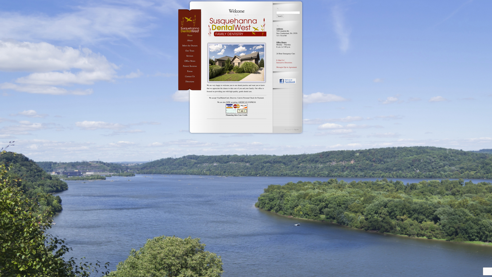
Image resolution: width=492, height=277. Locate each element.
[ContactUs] (190, 77)
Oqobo (296, 129)
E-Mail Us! (280, 60)
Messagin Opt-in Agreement (286, 67)
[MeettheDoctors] (190, 46)
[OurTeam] (190, 51)
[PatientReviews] (190, 66)
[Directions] (190, 82)
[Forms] (190, 71)
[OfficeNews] (190, 61)
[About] (190, 41)
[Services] (190, 56)
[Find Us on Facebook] (287, 81)
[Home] (190, 35)
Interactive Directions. (284, 62)
